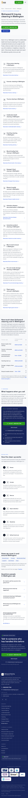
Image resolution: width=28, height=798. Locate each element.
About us (3, 746)
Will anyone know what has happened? (10, 589)
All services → (4, 723)
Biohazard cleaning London (7, 731)
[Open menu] (25, 2)
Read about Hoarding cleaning (9, 144)
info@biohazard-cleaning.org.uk (14, 430)
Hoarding (3, 717)
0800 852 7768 (7, 687)
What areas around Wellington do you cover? (11, 604)
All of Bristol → (6, 623)
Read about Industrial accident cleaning (12, 238)
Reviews (3, 750)
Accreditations (4, 748)
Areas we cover (8, 8)
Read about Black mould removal (10, 261)
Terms (7, 793)
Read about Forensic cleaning (9, 92)
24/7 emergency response (7, 733)
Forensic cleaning (5, 708)
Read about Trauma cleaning (9, 108)
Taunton (20, 569)
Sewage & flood (4, 719)
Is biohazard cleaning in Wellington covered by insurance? (12, 597)
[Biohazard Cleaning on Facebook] (2, 699)
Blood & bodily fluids (6, 714)
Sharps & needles (5, 721)
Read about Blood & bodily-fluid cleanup (12, 163)
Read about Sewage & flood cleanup (11, 181)
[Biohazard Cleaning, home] (3, 2)
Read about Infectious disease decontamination (9, 218)
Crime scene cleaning (6, 706)
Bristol (14, 8)
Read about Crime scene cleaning (10, 75)
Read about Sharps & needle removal (11, 199)
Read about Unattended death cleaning (11, 126)
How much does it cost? (6, 738)
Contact (3, 752)
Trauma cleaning (5, 710)
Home (2, 8)
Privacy (2, 793)
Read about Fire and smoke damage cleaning (13, 283)
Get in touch (6, 31)
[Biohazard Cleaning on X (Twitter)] (6, 699)
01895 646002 (6, 696)
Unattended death (5, 712)
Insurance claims (5, 740)
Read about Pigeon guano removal (10, 307)
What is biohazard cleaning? (7, 736)
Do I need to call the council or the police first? (12, 581)
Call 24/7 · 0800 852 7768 (10, 27)
